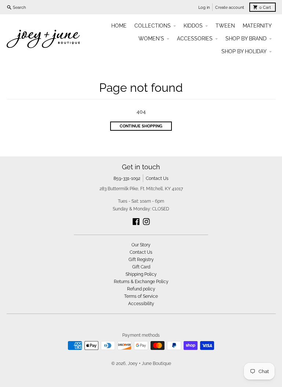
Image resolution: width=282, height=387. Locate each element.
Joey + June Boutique (149, 363)
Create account (229, 7)
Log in (204, 7)
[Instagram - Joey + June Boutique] (146, 221)
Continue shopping (141, 126)
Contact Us (157, 178)
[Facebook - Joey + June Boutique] (136, 221)
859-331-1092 (126, 178)
